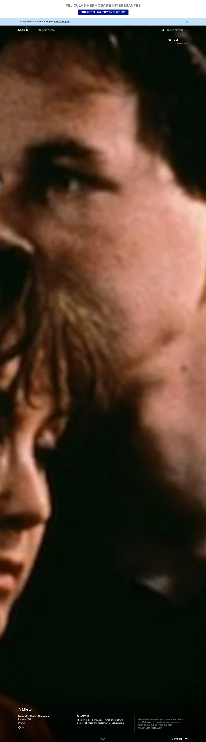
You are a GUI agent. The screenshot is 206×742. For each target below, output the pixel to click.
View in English (62, 21)
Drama (21, 722)
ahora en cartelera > (151, 727)
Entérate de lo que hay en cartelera (103, 12)
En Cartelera (46, 30)
